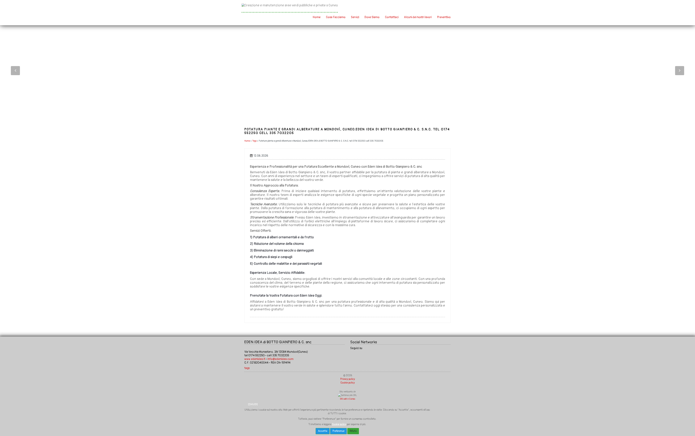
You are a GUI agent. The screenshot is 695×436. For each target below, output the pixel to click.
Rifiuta (353, 431)
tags (247, 368)
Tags (254, 141)
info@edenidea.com (280, 359)
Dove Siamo (372, 17)
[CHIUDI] (253, 404)
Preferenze (338, 431)
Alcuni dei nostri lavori (418, 17)
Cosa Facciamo (336, 17)
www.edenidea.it (254, 359)
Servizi (355, 17)
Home (317, 17)
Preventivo (444, 17)
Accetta (322, 431)
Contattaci (392, 17)
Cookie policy (347, 382)
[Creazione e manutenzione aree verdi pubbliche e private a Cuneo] (290, 8)
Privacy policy (347, 379)
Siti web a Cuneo (347, 399)
